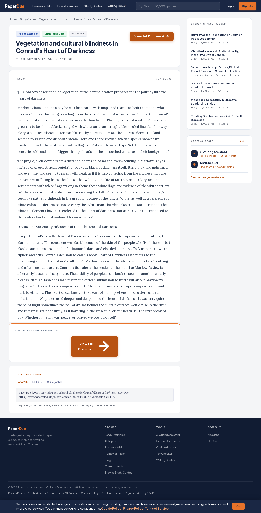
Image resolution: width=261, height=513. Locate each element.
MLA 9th (37, 382)
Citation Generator (168, 441)
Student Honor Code (41, 493)
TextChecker (164, 453)
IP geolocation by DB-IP (139, 493)
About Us (213, 434)
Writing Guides (165, 460)
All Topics (111, 441)
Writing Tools (116, 6)
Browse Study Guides (118, 472)
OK (238, 506)
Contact (213, 441)
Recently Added (115, 447)
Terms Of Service (67, 493)
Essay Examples (67, 6)
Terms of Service (157, 508)
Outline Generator (167, 447)
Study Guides (93, 6)
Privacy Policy (133, 508)
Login (230, 6)
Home (13, 19)
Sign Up (247, 6)
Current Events (114, 466)
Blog (108, 460)
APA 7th (23, 382)
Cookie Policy (111, 508)
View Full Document (149, 36)
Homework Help (41, 6)
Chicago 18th (54, 382)
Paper (14, 6)
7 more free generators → (207, 177)
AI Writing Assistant (168, 434)
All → (244, 141)
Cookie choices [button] (112, 493)
